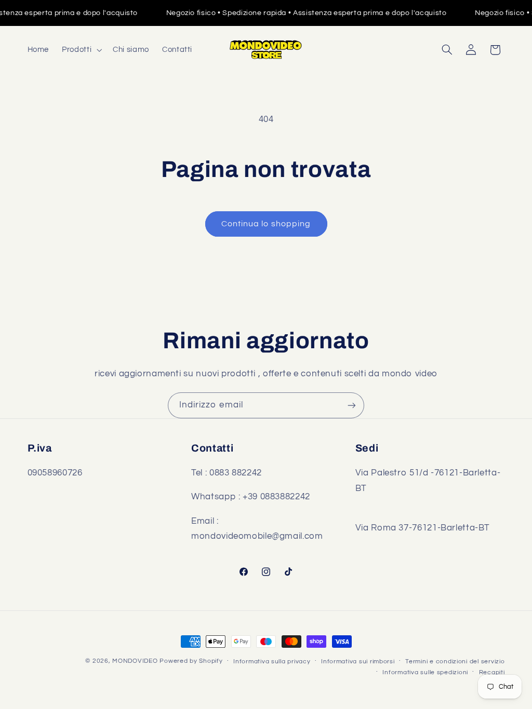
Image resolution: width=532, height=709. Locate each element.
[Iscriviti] (352, 405)
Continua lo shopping (266, 224)
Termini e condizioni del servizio (454, 661)
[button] (81, 49)
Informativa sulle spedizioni (425, 672)
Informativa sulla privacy (271, 661)
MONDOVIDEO (134, 661)
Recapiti (492, 672)
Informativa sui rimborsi (358, 661)
